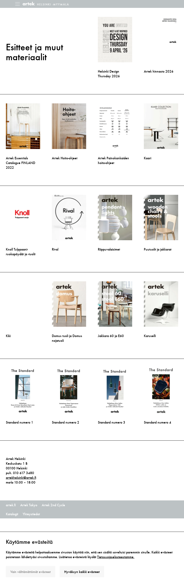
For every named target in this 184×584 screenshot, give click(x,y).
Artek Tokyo (28, 505)
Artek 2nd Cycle (53, 505)
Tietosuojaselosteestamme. (115, 557)
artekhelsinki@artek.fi (21, 477)
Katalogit (12, 514)
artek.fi (11, 505)
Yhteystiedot (31, 514)
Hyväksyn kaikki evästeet (82, 572)
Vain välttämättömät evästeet (30, 572)
